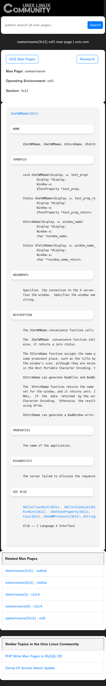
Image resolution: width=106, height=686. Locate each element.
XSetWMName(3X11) (24, 113)
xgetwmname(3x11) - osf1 (25, 618)
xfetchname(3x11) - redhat (26, 571)
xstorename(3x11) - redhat (26, 582)
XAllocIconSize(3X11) (81, 507)
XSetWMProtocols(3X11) (62, 516)
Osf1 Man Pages (22, 59)
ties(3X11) (31, 516)
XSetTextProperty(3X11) (69, 512)
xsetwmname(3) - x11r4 (23, 606)
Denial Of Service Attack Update (30, 668)
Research (87, 59)
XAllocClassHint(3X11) (41, 507)
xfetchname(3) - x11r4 (22, 594)
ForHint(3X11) (34, 512)
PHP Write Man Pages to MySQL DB (33, 656)
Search (95, 25)
